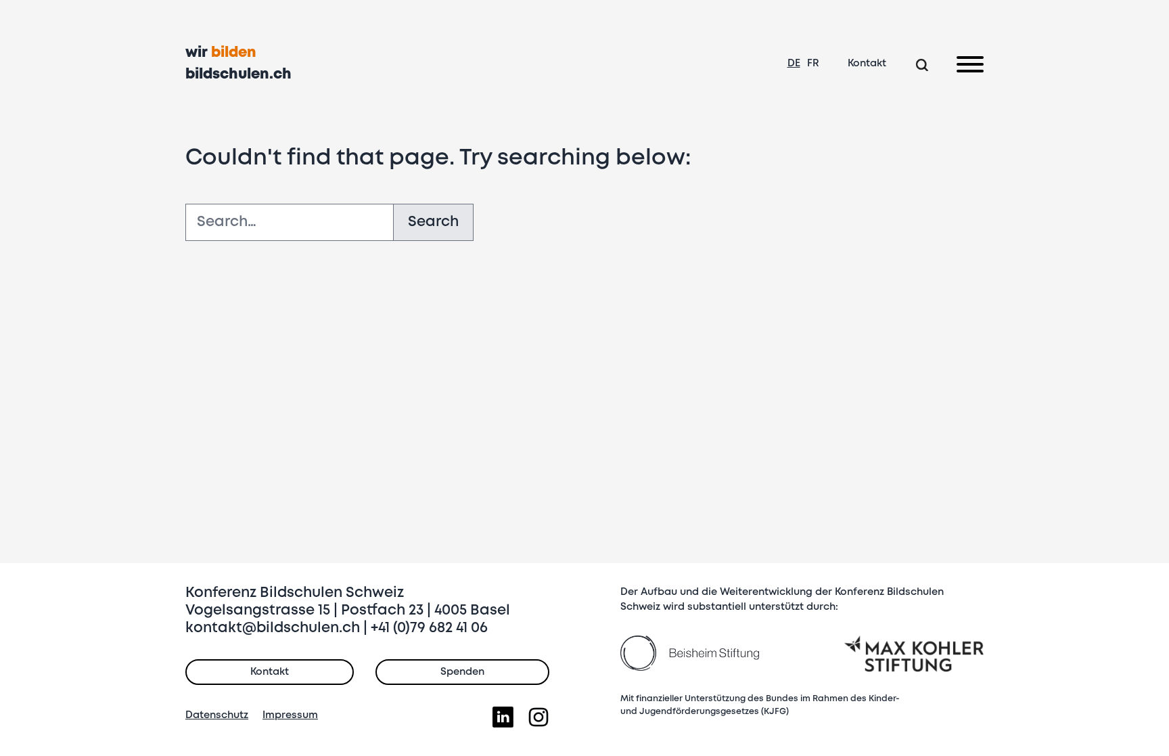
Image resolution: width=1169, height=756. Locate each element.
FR (813, 63)
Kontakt (867, 63)
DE (793, 63)
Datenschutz (216, 715)
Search (433, 222)
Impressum (290, 715)
